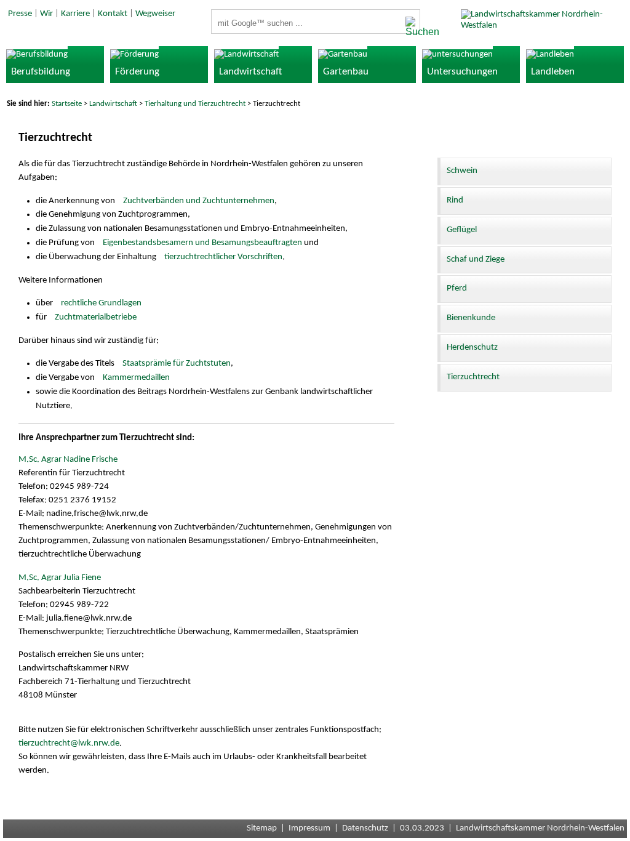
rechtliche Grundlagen (101, 303)
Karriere (75, 13)
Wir (46, 13)
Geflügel (462, 230)
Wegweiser (155, 13)
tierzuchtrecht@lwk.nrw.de (68, 743)
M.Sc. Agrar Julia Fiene (59, 577)
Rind (455, 200)
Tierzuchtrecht (473, 377)
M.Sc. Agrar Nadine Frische (68, 459)
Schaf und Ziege (475, 259)
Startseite (67, 104)
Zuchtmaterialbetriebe (96, 317)
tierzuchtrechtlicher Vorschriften (223, 257)
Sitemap (262, 828)
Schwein (462, 170)
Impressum (309, 828)
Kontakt (112, 13)
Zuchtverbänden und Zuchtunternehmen (198, 201)
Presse (20, 13)
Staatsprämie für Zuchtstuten (176, 363)
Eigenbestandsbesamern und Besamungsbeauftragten (202, 242)
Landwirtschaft (113, 104)
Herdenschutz (472, 347)
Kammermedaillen (136, 377)
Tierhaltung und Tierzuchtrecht (195, 104)
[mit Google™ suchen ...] (409, 27)
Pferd (457, 288)
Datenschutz (365, 828)
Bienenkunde (471, 318)
